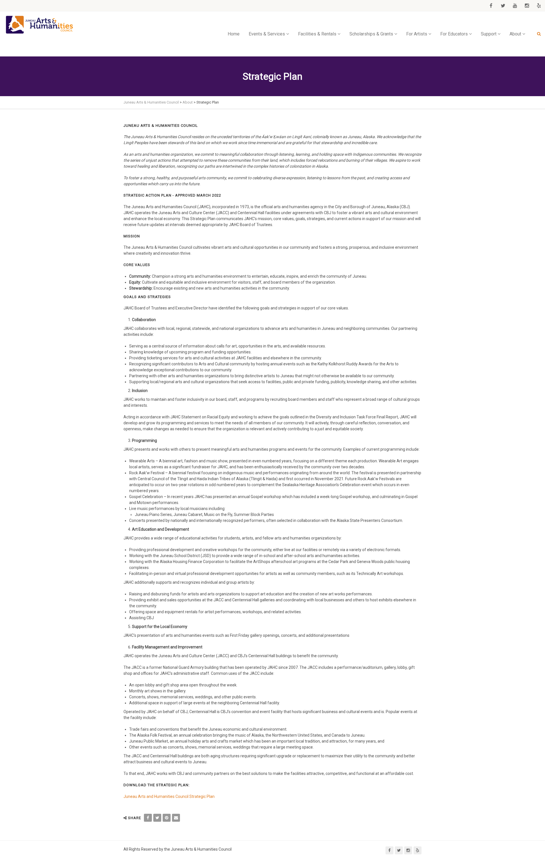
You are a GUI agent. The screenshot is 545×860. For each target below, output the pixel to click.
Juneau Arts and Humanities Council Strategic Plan (169, 796)
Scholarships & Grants (371, 34)
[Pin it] (167, 818)
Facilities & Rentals (317, 34)
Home (234, 34)
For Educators (454, 34)
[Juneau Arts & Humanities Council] (39, 24)
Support (488, 34)
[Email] (176, 818)
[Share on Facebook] (148, 818)
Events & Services (267, 34)
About (515, 34)
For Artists (416, 34)
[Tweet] (157, 818)
